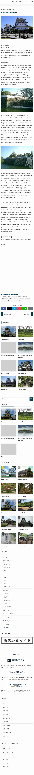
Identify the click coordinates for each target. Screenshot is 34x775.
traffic (19, 300)
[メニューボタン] (2, 2)
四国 (5, 583)
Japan (14, 298)
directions (24, 296)
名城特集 (5, 590)
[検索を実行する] (31, 399)
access (4, 296)
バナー (5, 756)
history (10, 298)
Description (14, 296)
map (12, 300)
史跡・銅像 (6, 610)
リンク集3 (6, 766)
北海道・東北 (7, 564)
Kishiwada (27, 298)
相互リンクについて (8, 752)
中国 (5, 580)
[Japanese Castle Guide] (17, 2)
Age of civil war (6, 12)
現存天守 (6, 597)
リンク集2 (6, 763)
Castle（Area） (13, 12)
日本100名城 (7, 600)
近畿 (5, 577)
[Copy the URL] (30, 308)
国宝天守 (6, 593)
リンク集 (5, 759)
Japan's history (20, 298)
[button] (3, 308)
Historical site (5, 298)
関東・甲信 (7, 567)
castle (9, 296)
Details (19, 296)
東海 (5, 574)
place (15, 300)
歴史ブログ (6, 617)
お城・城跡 (6, 561)
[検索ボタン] (32, 2)
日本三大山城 (7, 606)
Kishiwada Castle (5, 300)
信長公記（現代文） (8, 613)
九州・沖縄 (7, 586)
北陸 (5, 570)
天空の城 (6, 603)
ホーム (5, 557)
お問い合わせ (6, 748)
